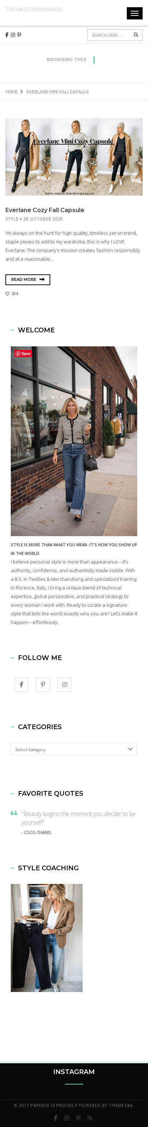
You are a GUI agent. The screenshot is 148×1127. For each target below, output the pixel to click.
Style (12, 218)
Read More (24, 279)
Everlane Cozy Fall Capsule (44, 210)
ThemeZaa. (121, 1105)
